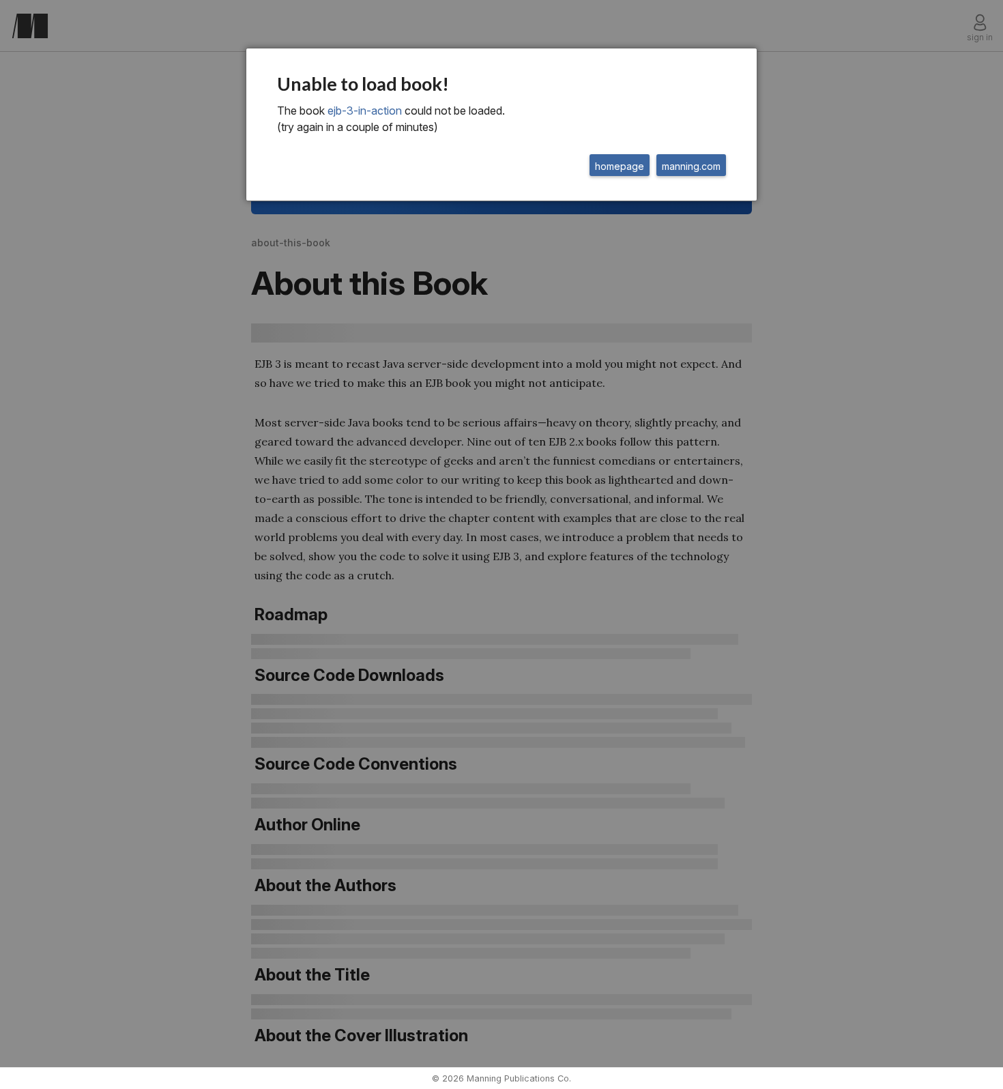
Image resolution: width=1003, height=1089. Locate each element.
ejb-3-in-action (365, 110)
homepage (619, 166)
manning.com (691, 166)
